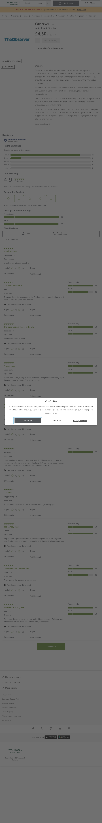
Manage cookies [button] (80, 420)
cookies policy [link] (87, 409)
